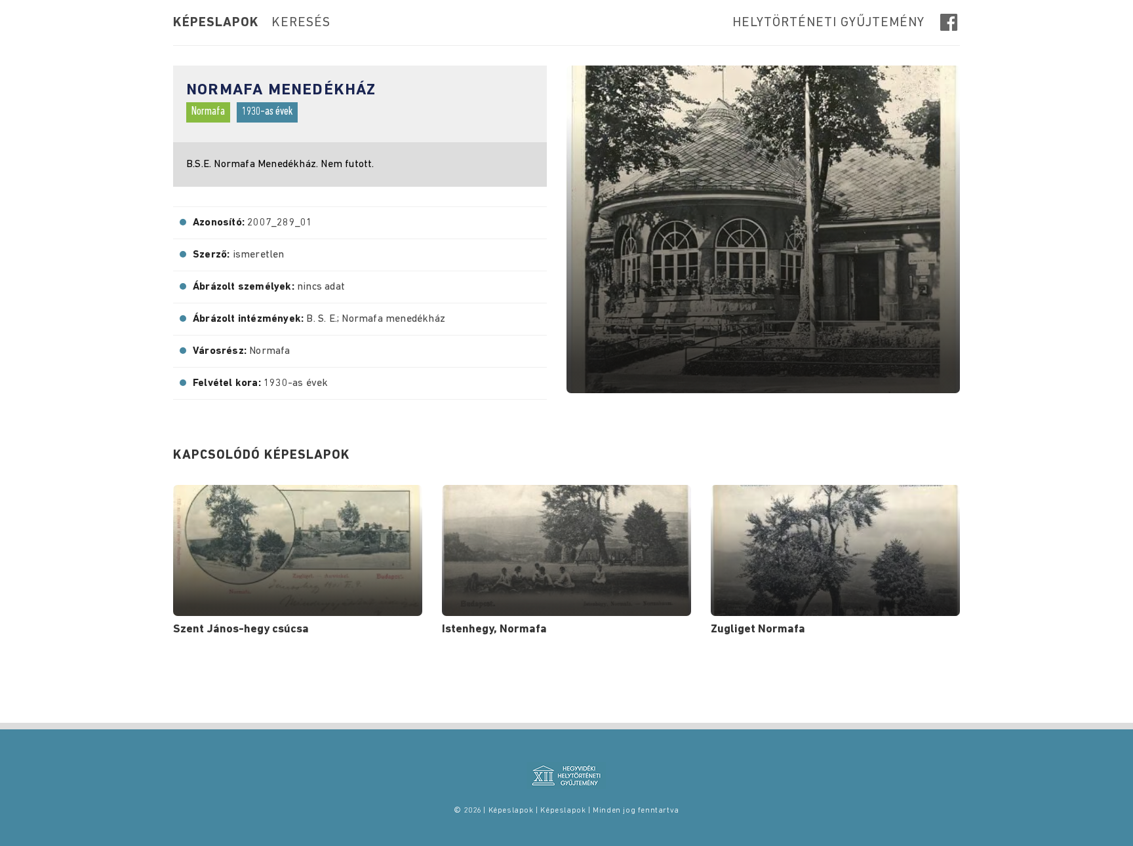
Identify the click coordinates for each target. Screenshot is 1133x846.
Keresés (300, 22)
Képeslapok (216, 22)
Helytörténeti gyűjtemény (828, 22)
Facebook (950, 22)
